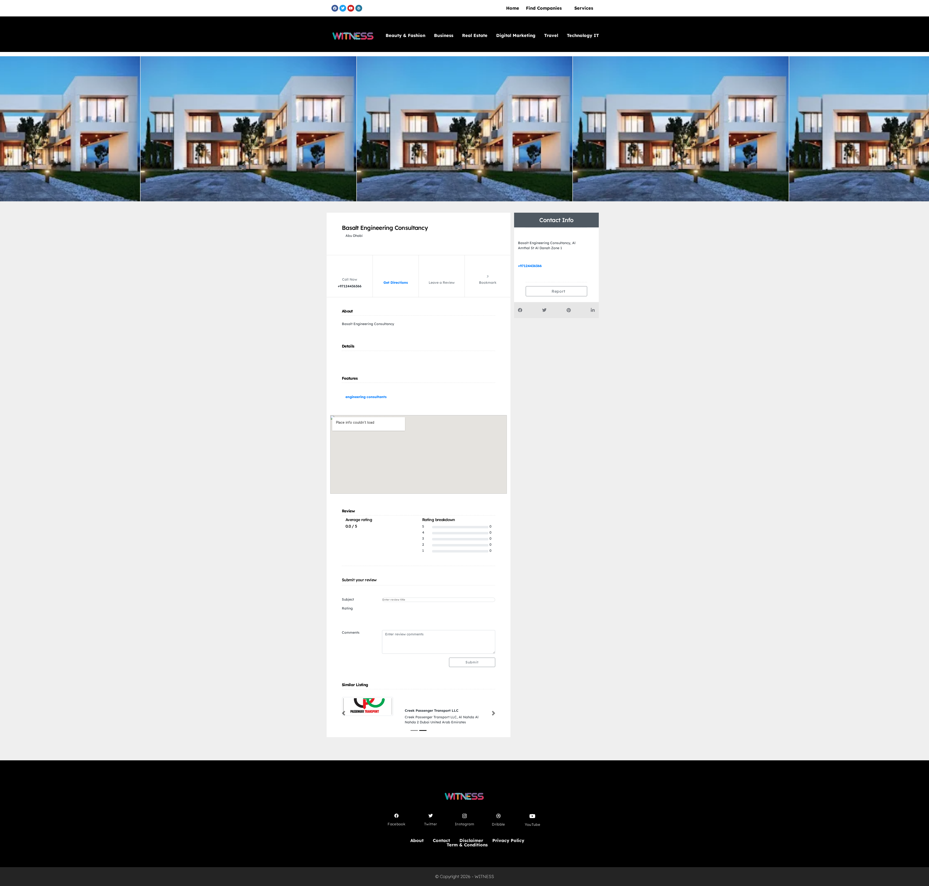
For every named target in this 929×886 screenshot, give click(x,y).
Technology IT (583, 35)
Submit (472, 662)
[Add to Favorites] (488, 273)
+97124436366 (530, 266)
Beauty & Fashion (405, 35)
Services (583, 8)
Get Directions (395, 282)
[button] (343, 713)
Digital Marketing (515, 35)
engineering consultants (366, 397)
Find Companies (544, 8)
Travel (551, 35)
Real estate (474, 35)
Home (512, 8)
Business (443, 35)
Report (558, 291)
